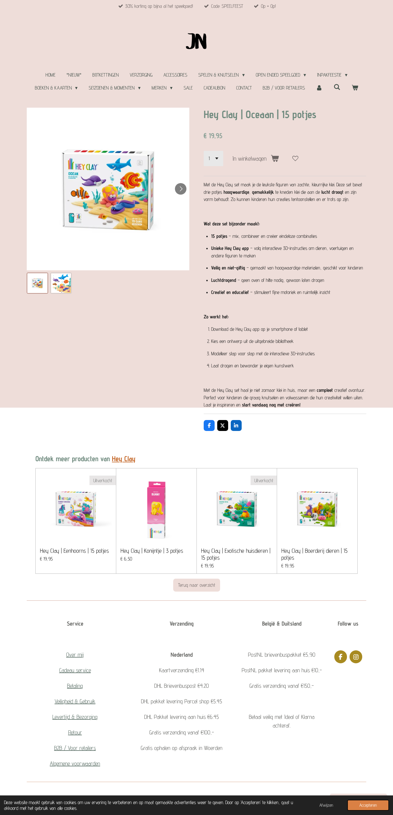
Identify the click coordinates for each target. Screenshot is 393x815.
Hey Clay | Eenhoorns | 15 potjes (74, 550)
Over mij (75, 654)
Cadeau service (75, 670)
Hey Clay (124, 458)
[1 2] (213, 158)
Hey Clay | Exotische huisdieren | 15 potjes (235, 554)
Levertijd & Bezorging (75, 716)
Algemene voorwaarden (75, 763)
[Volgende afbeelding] (180, 189)
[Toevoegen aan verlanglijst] (295, 158)
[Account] (319, 88)
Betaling (75, 685)
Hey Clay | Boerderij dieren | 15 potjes (314, 554)
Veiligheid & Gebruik (75, 701)
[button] (37, 283)
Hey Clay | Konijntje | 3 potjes (152, 550)
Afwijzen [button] (326, 805)
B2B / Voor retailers (75, 747)
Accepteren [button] (368, 805)
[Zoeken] (337, 87)
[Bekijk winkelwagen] (355, 88)
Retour (75, 732)
